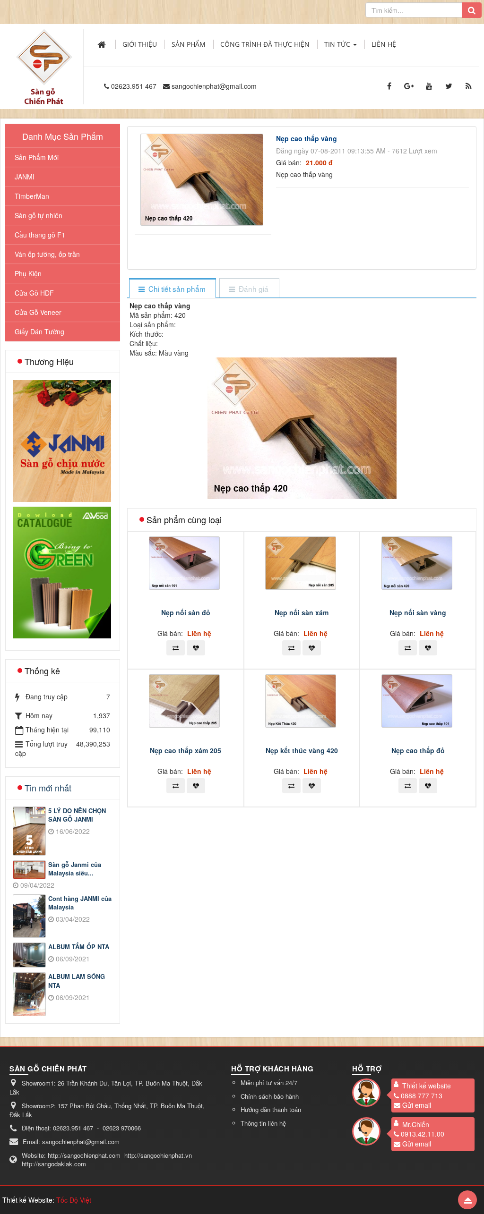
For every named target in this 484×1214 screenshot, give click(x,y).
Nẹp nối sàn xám (301, 612)
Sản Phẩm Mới (37, 157)
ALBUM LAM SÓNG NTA (76, 981)
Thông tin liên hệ (263, 1123)
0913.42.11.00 (422, 1133)
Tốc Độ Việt (73, 1200)
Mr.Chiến (415, 1124)
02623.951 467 (133, 86)
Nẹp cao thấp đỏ (418, 750)
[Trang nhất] (102, 44)
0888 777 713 (421, 1095)
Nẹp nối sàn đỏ (185, 612)
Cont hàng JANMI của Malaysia (80, 903)
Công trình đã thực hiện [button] (265, 44)
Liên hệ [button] (384, 44)
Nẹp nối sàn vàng (417, 612)
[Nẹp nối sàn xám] (301, 562)
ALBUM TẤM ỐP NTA (78, 946)
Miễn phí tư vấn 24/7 (269, 1082)
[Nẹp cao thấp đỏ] (418, 700)
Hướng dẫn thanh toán (271, 1109)
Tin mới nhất (48, 787)
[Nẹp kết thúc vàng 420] (301, 700)
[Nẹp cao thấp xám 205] (185, 700)
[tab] (172, 289)
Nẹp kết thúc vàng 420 (302, 750)
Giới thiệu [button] (139, 44)
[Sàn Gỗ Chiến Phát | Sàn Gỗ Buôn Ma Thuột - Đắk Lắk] (44, 56)
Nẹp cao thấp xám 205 (185, 750)
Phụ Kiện (28, 273)
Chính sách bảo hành (270, 1096)
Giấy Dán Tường (39, 331)
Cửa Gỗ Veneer (38, 312)
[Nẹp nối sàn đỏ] (185, 562)
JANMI (25, 176)
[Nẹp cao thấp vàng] (203, 178)
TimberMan (32, 196)
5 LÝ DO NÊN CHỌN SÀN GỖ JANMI (77, 815)
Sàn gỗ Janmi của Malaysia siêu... (74, 869)
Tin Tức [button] (338, 44)
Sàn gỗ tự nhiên (38, 215)
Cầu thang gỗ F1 (40, 234)
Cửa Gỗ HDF (34, 292)
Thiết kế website (426, 1085)
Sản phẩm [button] (189, 44)
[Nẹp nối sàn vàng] (418, 562)
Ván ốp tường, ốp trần (47, 254)
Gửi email (416, 1105)
